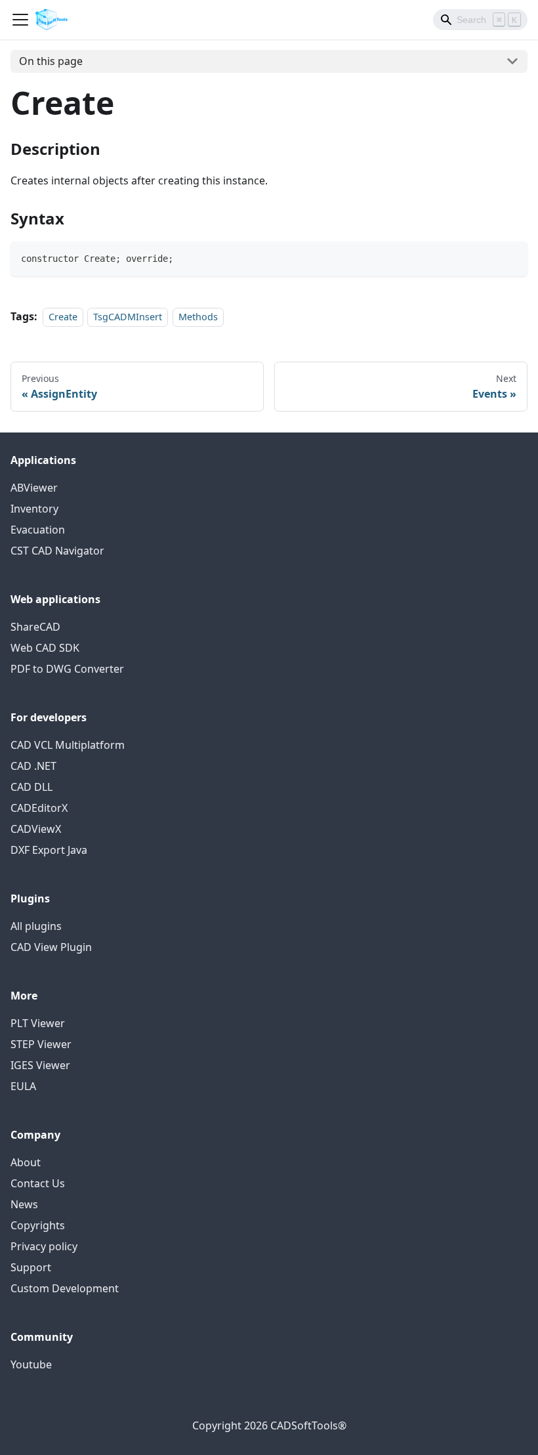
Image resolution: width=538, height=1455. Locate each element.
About (25, 1162)
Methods (198, 316)
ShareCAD (35, 627)
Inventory (34, 508)
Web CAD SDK (44, 648)
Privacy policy (43, 1246)
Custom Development (64, 1288)
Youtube (31, 1364)
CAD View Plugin (51, 947)
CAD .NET (33, 766)
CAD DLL (31, 787)
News (24, 1204)
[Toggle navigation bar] (20, 20)
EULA (23, 1086)
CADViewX (35, 829)
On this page (51, 61)
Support (30, 1267)
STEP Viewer (41, 1044)
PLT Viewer (37, 1023)
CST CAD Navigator (57, 550)
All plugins (36, 926)
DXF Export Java (48, 850)
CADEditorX (39, 808)
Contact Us (37, 1183)
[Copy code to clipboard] (511, 257)
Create (63, 316)
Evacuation (37, 529)
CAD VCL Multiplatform (67, 745)
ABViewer (34, 487)
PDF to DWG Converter (67, 669)
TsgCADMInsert (127, 316)
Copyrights (37, 1225)
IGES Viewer (40, 1065)
